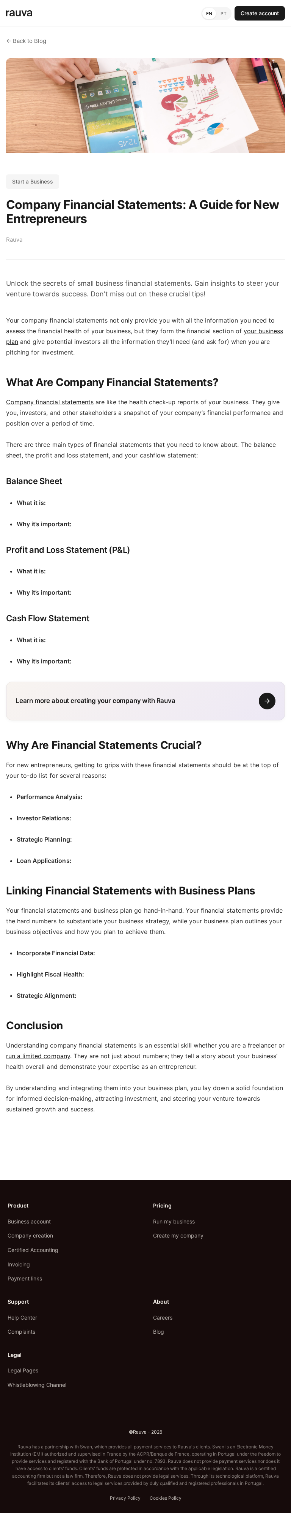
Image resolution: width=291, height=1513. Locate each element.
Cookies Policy (165, 1498)
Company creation (30, 1235)
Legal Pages (23, 1370)
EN (209, 13)
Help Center (22, 1317)
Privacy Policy (125, 1498)
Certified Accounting (33, 1250)
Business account (29, 1221)
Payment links (25, 1278)
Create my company (178, 1235)
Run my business (174, 1221)
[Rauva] (19, 13)
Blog (158, 1331)
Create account (260, 13)
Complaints (21, 1331)
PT (224, 13)
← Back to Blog (26, 40)
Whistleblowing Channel (37, 1385)
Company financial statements (50, 402)
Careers (162, 1317)
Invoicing (19, 1264)
